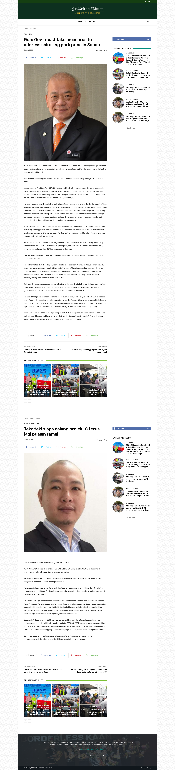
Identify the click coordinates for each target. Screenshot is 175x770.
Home (26, 29)
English (80, 22)
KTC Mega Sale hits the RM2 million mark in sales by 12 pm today (93, 392)
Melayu (92, 22)
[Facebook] (145, 1)
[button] (148, 22)
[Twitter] (149, 1)
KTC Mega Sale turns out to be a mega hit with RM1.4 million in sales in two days (138, 118)
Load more (131, 128)
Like (148, 39)
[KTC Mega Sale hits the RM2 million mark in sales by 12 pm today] (93, 380)
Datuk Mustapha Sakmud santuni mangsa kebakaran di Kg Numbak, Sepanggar (65, 392)
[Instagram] (78, 755)
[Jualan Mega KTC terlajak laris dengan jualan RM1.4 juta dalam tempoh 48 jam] (118, 103)
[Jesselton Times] (87, 11)
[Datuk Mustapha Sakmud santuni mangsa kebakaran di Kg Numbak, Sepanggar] (65, 380)
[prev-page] (25, 401)
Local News (37, 382)
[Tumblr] (97, 755)
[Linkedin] (84, 755)
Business (33, 29)
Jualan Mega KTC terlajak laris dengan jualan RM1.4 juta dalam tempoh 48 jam (137, 104)
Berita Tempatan (65, 387)
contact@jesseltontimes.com (92, 749)
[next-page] (29, 401)
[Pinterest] (90, 755)
